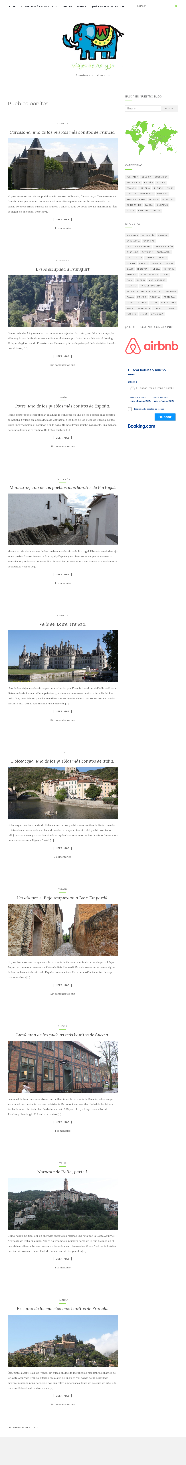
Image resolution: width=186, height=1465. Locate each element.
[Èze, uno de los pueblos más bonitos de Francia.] (63, 1341)
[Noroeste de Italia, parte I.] (63, 1204)
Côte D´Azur (134, 258)
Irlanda (158, 188)
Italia (63, 752)
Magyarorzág (157, 280)
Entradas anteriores (23, 1427)
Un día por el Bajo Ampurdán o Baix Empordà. (62, 898)
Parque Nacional (151, 286)
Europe (131, 263)
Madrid (140, 280)
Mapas (81, 6)
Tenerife (159, 308)
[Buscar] (175, 6)
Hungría (145, 188)
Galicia (169, 263)
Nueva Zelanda (136, 199)
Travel (172, 308)
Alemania (62, 260)
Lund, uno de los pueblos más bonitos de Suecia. (62, 1035)
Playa (130, 297)
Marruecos (147, 194)
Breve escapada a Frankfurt (63, 269)
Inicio (12, 6)
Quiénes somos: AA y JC (108, 6)
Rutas (67, 6)
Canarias (148, 241)
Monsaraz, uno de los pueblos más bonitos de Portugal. (62, 487)
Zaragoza (157, 314)
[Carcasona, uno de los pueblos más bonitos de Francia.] (63, 164)
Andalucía (148, 235)
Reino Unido (134, 205)
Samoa (149, 205)
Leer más (63, 219)
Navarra (132, 286)
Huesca (155, 269)
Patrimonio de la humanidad (144, 291)
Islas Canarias (149, 274)
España (63, 397)
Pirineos (171, 291)
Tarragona (143, 308)
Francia (62, 123)
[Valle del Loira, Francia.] (63, 656)
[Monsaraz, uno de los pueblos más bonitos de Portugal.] (63, 519)
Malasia (131, 194)
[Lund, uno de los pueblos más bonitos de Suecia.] (63, 1067)
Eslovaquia (134, 182)
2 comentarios (62, 856)
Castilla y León (163, 246)
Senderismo (168, 302)
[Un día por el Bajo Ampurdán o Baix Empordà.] (63, 930)
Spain (130, 308)
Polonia (154, 199)
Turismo (131, 314)
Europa (161, 182)
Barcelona (133, 241)
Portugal (63, 478)
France (143, 263)
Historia (142, 269)
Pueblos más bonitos (37, 6)
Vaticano (143, 210)
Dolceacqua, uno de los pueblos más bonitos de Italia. (62, 761)
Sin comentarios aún (62, 365)
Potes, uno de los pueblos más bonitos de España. (62, 406)
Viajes (156, 210)
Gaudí (130, 269)
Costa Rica (161, 177)
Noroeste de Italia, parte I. (62, 1172)
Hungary (168, 269)
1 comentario (63, 228)
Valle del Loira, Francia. (62, 624)
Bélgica (146, 177)
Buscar (170, 108)
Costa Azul (163, 252)
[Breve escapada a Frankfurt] (63, 301)
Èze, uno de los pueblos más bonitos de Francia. (63, 1308)
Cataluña (147, 252)
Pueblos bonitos (137, 302)
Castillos (132, 252)
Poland (141, 297)
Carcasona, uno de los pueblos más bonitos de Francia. (63, 132)
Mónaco (162, 194)
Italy (129, 280)
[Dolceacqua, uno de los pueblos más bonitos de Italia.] (63, 793)
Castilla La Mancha (138, 246)
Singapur (162, 205)
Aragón (162, 235)
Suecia (62, 1026)
